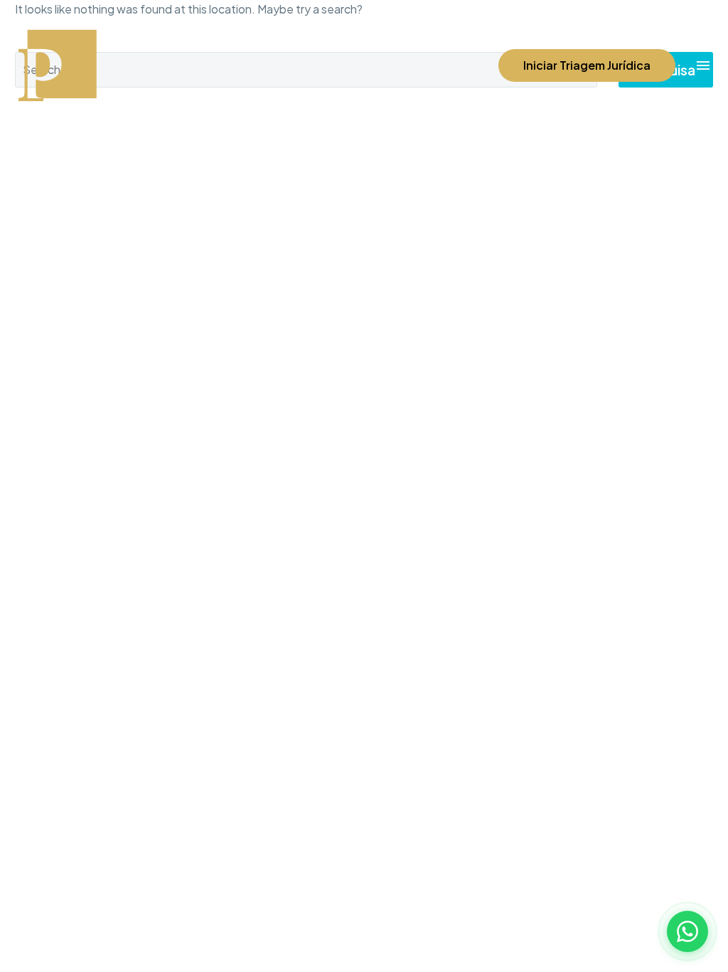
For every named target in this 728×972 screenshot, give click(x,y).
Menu (703, 65)
